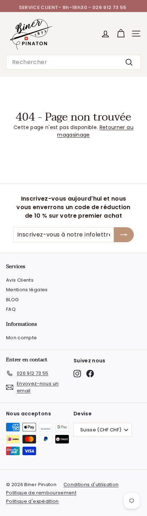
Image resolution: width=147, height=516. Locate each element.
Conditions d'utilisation (91, 484)
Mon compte (21, 337)
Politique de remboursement (41, 492)
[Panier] (120, 33)
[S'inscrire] (124, 234)
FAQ (11, 309)
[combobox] (73, 62)
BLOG (12, 299)
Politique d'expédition (32, 501)
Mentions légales (27, 289)
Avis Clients (20, 280)
